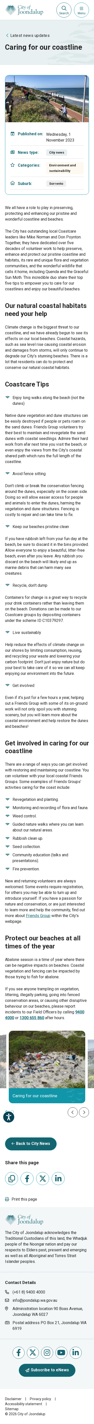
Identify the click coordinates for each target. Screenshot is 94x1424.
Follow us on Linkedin (76, 1353)
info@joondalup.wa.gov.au (35, 1300)
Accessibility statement (23, 1404)
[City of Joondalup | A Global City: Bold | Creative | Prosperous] (24, 10)
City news (56, 152)
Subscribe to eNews (50, 1370)
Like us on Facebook (19, 1353)
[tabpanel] (47, 1067)
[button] (21, 1199)
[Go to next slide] (84, 1112)
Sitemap (12, 1409)
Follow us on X (33, 1353)
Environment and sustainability (62, 168)
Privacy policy (40, 1399)
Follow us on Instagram (47, 1353)
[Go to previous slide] (73, 1112)
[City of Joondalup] (24, 1219)
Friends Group (38, 915)
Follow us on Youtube (61, 1353)
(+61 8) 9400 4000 (29, 1292)
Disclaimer (13, 1399)
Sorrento (56, 183)
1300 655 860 (32, 1017)
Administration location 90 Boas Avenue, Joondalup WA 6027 (47, 1311)
